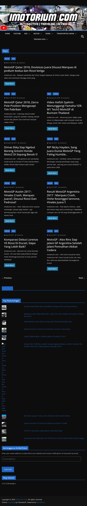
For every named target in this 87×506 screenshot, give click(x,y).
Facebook (7, 288)
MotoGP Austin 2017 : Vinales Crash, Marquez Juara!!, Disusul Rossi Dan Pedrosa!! (20, 197)
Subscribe (8, 469)
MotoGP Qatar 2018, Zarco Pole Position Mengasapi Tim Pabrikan (21, 105)
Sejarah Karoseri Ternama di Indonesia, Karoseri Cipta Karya (47, 329)
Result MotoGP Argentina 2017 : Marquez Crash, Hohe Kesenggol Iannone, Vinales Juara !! (63, 197)
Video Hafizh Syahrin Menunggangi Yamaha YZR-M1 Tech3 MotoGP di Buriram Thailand (64, 107)
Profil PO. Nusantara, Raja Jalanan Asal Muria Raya (43, 431)
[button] (28, 33)
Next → (82, 278)
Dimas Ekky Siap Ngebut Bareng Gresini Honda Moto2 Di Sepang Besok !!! (20, 150)
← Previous (7, 278)
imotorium (21, 63)
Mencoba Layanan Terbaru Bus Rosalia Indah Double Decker (47, 416)
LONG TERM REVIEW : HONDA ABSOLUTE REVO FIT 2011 (45, 336)
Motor (36, 33)
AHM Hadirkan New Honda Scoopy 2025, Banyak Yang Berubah (48, 322)
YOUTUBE (17, 33)
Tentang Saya (39, 39)
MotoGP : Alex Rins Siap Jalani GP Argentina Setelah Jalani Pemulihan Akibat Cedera (64, 245)
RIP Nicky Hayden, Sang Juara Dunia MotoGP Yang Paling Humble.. (63, 150)
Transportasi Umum (65, 33)
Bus (25, 33)
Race (13, 58)
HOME (7, 33)
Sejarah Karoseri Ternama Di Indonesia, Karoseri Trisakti (45, 423)
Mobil (48, 33)
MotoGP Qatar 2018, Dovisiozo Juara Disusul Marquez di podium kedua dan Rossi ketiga (40, 68)
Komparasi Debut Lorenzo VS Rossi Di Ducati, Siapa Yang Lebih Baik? (21, 243)
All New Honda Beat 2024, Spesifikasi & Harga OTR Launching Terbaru (50, 306)
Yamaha (55, 94)
